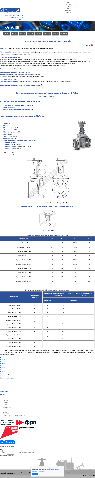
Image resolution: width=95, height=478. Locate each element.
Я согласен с (10, 452)
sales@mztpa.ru (20, 19)
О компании (6, 402)
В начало (5, 400)
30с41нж (6, 33)
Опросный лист (4, 394)
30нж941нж (64, 33)
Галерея (68, 8)
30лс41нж (30, 33)
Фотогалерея (6, 414)
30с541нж (14, 33)
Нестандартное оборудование (7, 378)
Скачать (88, 45)
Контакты (68, 12)
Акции (69, 6)
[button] (68, 2)
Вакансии (68, 10)
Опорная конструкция (5, 374)
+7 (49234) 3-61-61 (19, 17)
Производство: (12, 17)
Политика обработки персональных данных (14, 415)
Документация (4, 391)
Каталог (68, 4)
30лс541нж (38, 33)
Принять (35, 474)
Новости (5, 406)
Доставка (5, 412)
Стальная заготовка (5, 376)
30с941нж (22, 33)
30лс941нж (47, 33)
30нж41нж (55, 33)
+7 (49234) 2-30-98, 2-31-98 (17, 15)
